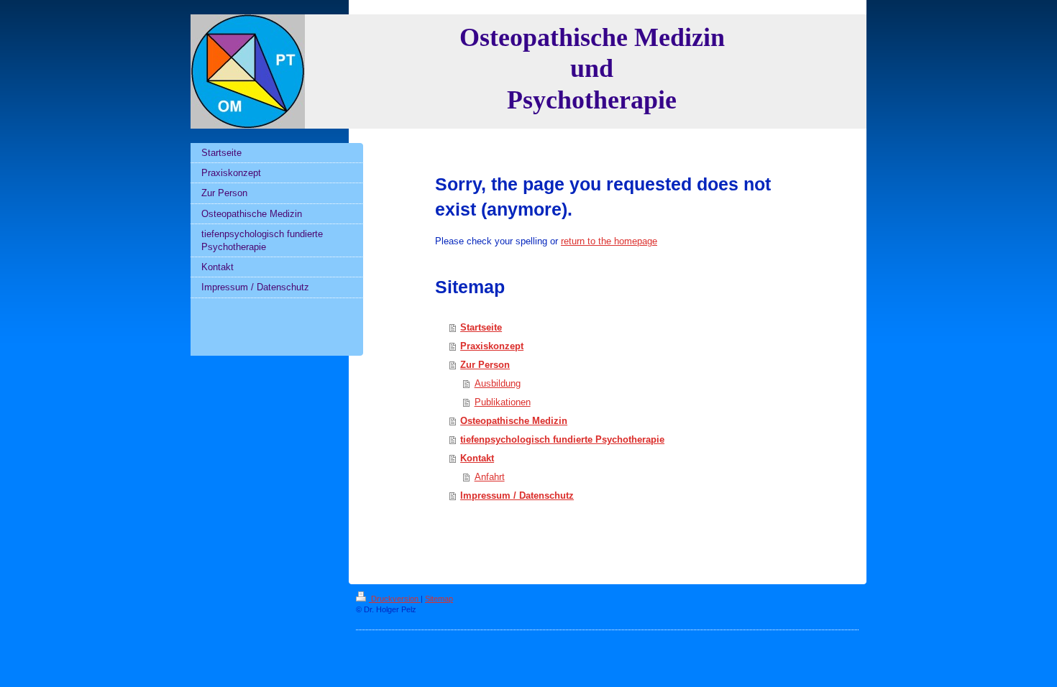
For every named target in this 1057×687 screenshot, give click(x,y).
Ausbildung (498, 383)
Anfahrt (490, 476)
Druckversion (395, 598)
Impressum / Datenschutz (517, 495)
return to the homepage (609, 241)
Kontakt (477, 458)
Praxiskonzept (491, 346)
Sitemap (439, 598)
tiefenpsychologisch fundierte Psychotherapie (562, 439)
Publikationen (503, 402)
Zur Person (485, 364)
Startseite (481, 327)
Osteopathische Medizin (513, 420)
